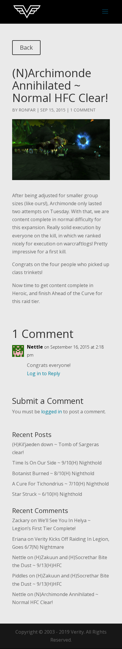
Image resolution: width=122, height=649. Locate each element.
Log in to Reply (43, 373)
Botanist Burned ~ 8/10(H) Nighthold (53, 473)
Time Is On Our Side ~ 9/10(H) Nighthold (57, 462)
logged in (51, 411)
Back (26, 47)
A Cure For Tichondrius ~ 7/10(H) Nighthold (60, 483)
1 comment (83, 110)
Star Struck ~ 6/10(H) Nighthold (47, 494)
